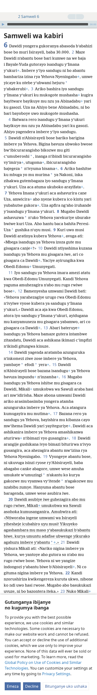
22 (67, 573)
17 (55, 413)
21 (63, 542)
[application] (48, 24)
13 (46, 327)
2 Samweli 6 (28, 16)
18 (74, 438)
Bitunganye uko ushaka (66, 686)
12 (20, 291)
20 (10, 499)
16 (64, 376)
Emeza (13, 686)
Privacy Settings (56, 673)
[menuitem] (7, 6)
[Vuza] (3, 24)
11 (10, 272)
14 (10, 352)
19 (45, 456)
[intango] (7, 6)
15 (54, 364)
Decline (31, 686)
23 (63, 591)
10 (40, 248)
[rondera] (91, 6)
